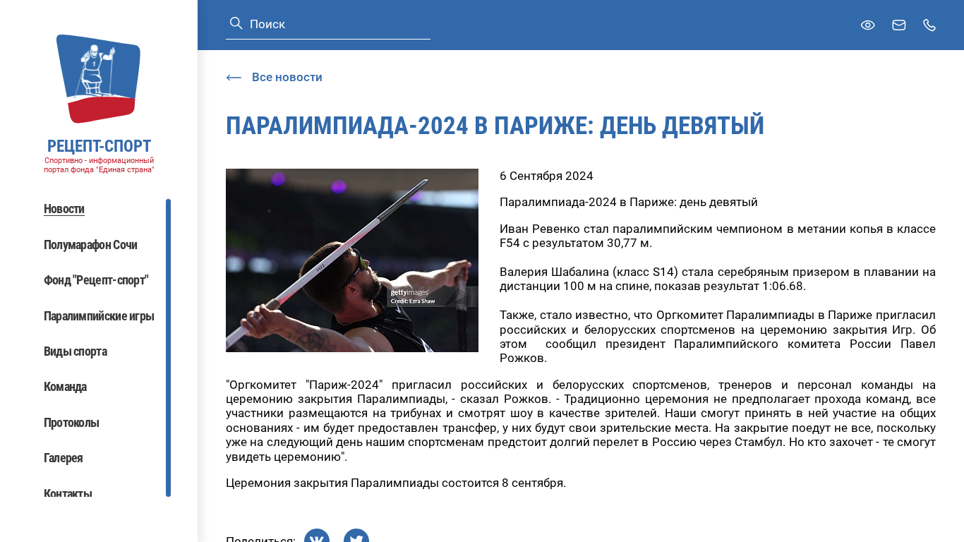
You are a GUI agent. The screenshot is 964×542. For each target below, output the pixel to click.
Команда (65, 386)
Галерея (63, 457)
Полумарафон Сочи (91, 244)
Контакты (68, 493)
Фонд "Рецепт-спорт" (96, 279)
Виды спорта (75, 351)
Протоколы (72, 422)
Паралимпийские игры (99, 315)
